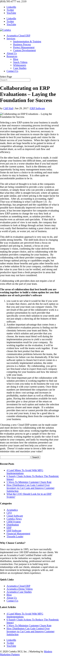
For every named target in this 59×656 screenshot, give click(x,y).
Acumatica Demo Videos (20, 588)
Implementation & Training (27, 41)
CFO (9, 512)
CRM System (14, 521)
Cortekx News (14, 518)
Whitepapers (19, 65)
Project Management (23, 47)
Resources (12, 56)
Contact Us (12, 71)
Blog (15, 59)
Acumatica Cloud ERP (18, 35)
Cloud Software (15, 515)
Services (11, 38)
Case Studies (19, 68)
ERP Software (37, 108)
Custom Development (24, 50)
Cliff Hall (8, 108)
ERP (9, 527)
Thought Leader (15, 536)
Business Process (22, 44)
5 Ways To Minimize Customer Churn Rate (29, 482)
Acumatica (12, 509)
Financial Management (18, 533)
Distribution (13, 524)
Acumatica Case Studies (19, 591)
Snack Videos (20, 62)
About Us (12, 53)
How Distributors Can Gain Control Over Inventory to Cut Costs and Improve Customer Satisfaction (30, 488)
